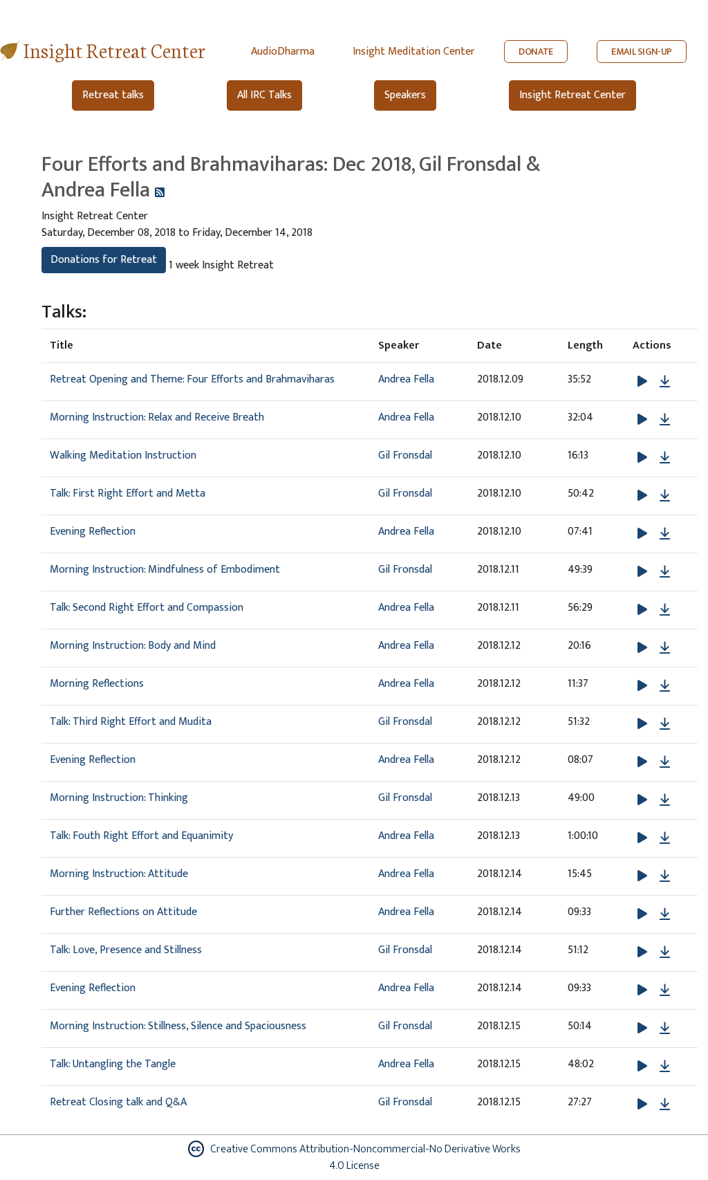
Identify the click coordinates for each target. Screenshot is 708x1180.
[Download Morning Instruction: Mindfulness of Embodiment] (665, 572)
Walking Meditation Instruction (123, 455)
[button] (644, 381)
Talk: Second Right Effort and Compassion (146, 607)
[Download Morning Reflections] (665, 686)
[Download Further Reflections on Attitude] (665, 914)
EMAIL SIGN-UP (641, 51)
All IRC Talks (264, 95)
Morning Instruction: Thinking (119, 798)
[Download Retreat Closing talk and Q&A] (665, 1104)
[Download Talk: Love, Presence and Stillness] (665, 952)
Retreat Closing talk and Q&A (118, 1102)
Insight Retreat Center (114, 49)
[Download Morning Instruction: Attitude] (665, 876)
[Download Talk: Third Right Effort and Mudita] (665, 724)
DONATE (536, 51)
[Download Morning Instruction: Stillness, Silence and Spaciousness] (665, 1028)
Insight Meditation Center (414, 51)
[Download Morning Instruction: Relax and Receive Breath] (665, 419)
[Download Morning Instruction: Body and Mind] (665, 648)
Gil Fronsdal (405, 455)
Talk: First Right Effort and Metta (127, 493)
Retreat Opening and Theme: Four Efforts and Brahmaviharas (192, 379)
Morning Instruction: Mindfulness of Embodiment (165, 569)
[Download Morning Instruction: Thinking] (665, 800)
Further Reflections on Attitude (123, 912)
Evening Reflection (93, 531)
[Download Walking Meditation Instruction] (665, 458)
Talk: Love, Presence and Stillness (126, 950)
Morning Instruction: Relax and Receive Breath (157, 417)
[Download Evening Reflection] (665, 534)
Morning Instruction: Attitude (119, 874)
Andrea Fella (406, 379)
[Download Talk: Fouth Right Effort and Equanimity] (665, 838)
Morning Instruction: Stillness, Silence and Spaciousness (178, 1026)
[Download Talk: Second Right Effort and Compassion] (665, 610)
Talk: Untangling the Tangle (113, 1064)
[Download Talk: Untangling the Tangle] (665, 1066)
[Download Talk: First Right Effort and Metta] (665, 496)
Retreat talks (113, 95)
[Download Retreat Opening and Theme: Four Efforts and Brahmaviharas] (665, 381)
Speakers (405, 95)
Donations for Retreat (103, 259)
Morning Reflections (97, 683)
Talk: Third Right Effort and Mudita (131, 721)
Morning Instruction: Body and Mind (133, 645)
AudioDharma (283, 51)
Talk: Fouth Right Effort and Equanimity (141, 836)
